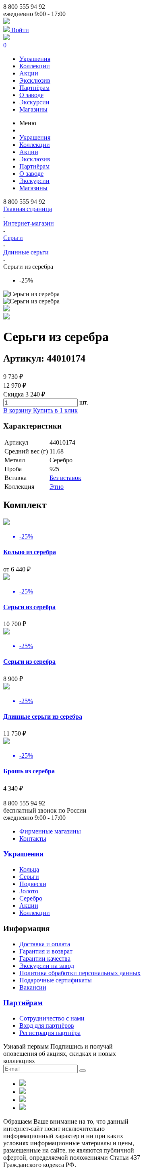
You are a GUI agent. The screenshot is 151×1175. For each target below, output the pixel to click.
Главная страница (27, 208)
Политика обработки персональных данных (80, 973)
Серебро (30, 898)
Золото (28, 891)
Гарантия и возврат (45, 951)
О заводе (31, 94)
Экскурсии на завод (46, 965)
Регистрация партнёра (50, 1032)
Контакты (32, 838)
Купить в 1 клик (55, 410)
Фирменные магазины (50, 831)
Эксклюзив (34, 80)
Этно (57, 486)
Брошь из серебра (29, 771)
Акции (28, 73)
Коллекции (34, 66)
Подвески (32, 883)
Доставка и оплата (44, 944)
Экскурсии (34, 102)
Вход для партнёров (46, 1025)
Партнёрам (34, 87)
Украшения (34, 58)
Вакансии (32, 987)
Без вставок (65, 477)
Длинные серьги (26, 252)
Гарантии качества (44, 958)
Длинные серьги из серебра (42, 716)
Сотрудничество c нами (52, 1018)
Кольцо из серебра (29, 552)
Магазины (33, 109)
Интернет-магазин (28, 223)
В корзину (18, 410)
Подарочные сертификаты (55, 980)
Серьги (13, 237)
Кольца (29, 869)
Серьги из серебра (29, 607)
